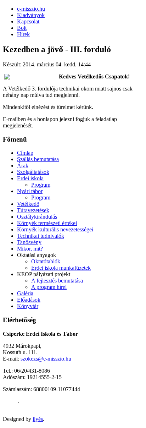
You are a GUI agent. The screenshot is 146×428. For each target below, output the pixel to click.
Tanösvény (29, 242)
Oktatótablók (45, 261)
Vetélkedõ (28, 204)
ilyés (38, 419)
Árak (22, 166)
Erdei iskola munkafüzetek (61, 268)
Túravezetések (33, 210)
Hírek (23, 34)
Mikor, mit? (30, 249)
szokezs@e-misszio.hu (46, 359)
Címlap (25, 153)
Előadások (28, 300)
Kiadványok (31, 15)
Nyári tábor (30, 191)
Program (40, 185)
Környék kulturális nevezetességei (55, 229)
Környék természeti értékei (47, 223)
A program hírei (49, 287)
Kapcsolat (28, 21)
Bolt (22, 28)
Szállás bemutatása (38, 159)
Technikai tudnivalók (40, 236)
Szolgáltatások (33, 172)
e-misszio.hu (31, 9)
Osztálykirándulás (37, 217)
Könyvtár (27, 306)
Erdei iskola (30, 178)
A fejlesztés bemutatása (57, 281)
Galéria (25, 293)
